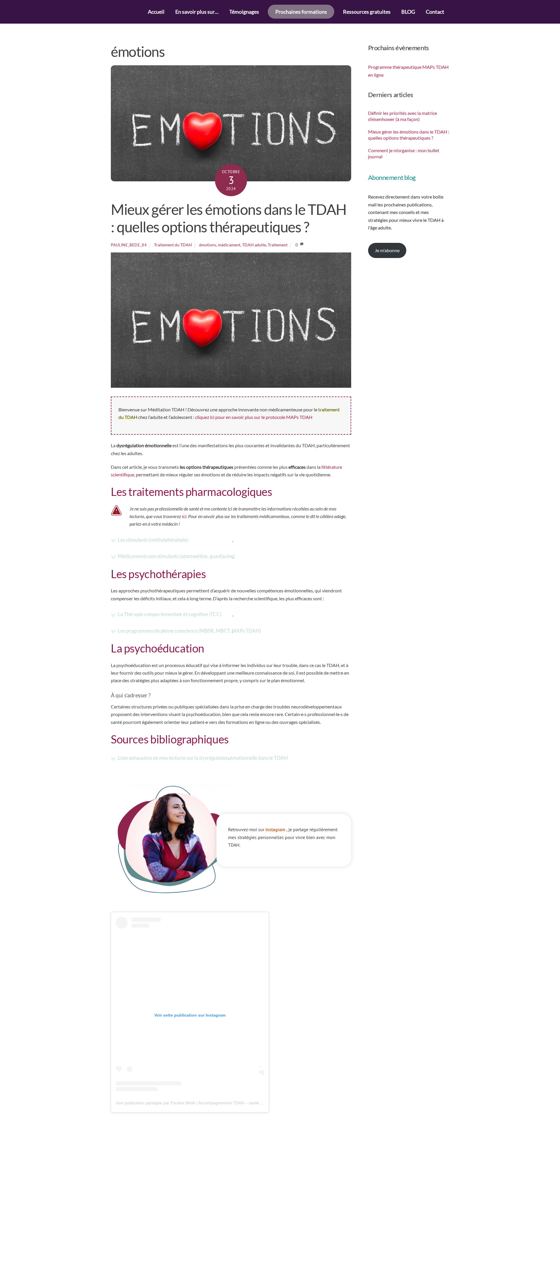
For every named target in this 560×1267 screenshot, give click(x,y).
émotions (207, 244)
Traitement (278, 244)
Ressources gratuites (367, 11)
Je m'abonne (387, 250)
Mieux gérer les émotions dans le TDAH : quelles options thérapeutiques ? (228, 218)
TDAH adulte (254, 244)
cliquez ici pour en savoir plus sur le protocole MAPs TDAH (253, 417)
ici (184, 516)
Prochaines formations (301, 11)
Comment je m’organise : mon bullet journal (403, 153)
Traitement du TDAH (173, 244)
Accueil (156, 11)
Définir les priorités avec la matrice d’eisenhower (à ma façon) (402, 116)
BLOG (408, 11)
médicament (229, 244)
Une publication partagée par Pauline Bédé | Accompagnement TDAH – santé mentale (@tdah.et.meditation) (216, 1103)
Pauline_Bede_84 (129, 245)
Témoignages (244, 11)
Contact (435, 11)
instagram (275, 829)
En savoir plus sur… (196, 11)
